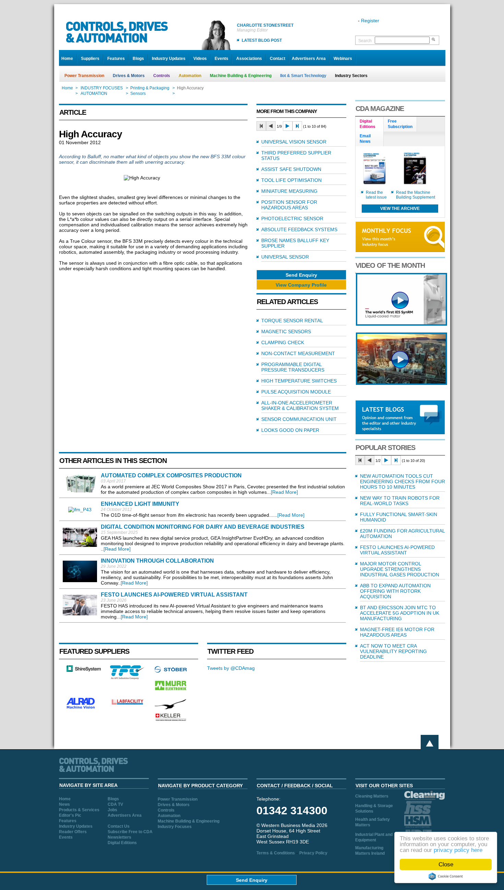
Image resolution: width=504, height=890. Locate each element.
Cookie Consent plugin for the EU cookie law (446, 876)
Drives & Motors (129, 75)
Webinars (343, 58)
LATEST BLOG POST (262, 40)
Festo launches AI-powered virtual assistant (174, 595)
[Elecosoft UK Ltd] (84, 670)
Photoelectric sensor (292, 218)
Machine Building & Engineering (241, 75)
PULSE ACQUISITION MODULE (296, 391)
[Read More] (284, 492)
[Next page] (287, 126)
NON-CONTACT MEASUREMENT (298, 353)
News (64, 804)
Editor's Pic (70, 815)
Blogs (138, 58)
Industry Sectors (351, 75)
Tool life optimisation (291, 180)
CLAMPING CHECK (282, 342)
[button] (301, 275)
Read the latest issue (376, 195)
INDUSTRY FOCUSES (102, 88)
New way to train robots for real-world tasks (400, 500)
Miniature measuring (289, 191)
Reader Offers (73, 831)
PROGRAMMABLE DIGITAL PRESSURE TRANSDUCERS (292, 367)
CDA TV (115, 804)
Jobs (112, 809)
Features (116, 58)
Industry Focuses (175, 826)
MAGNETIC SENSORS (286, 331)
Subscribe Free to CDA (130, 831)
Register (370, 20)
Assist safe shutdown (291, 169)
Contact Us (119, 826)
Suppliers (90, 58)
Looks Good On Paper (290, 430)
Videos (200, 58)
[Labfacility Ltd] (127, 704)
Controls (161, 75)
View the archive (400, 208)
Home (67, 58)
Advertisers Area (309, 58)
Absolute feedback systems (299, 229)
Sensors (138, 93)
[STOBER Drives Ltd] (171, 671)
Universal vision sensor (293, 142)
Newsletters (119, 837)
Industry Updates (168, 58)
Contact (277, 58)
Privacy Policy (313, 853)
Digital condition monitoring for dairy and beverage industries (202, 527)
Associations (249, 58)
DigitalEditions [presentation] (367, 124)
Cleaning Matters (371, 796)
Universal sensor (285, 257)
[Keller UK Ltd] (171, 720)
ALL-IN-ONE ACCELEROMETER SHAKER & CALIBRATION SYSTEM (300, 405)
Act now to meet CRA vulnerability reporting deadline (393, 651)
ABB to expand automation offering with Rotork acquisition (395, 591)
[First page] (261, 126)
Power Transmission (84, 75)
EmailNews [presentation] (365, 139)
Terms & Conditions (275, 853)
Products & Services (79, 809)
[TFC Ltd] (127, 677)
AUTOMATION (94, 93)
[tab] (370, 124)
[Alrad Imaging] (84, 708)
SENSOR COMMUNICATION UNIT (299, 419)
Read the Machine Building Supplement (415, 195)
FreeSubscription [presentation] (400, 124)
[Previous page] (271, 126)
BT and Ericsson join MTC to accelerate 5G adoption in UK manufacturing (399, 613)
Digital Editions (122, 842)
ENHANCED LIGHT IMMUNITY (140, 504)
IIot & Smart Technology (303, 75)
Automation (190, 75)
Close (446, 864)
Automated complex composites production (171, 475)
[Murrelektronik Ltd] (171, 691)
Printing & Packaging (149, 88)
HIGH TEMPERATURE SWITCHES (299, 381)
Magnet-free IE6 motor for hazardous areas (397, 632)
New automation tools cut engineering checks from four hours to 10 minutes (402, 481)
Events (221, 58)
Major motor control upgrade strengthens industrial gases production (399, 569)
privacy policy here (458, 850)
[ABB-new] (401, 324)
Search (365, 40)
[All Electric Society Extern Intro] (401, 383)
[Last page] (297, 126)
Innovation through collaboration (157, 561)
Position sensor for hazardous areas (289, 204)
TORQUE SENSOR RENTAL (292, 320)
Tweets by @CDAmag (231, 668)
